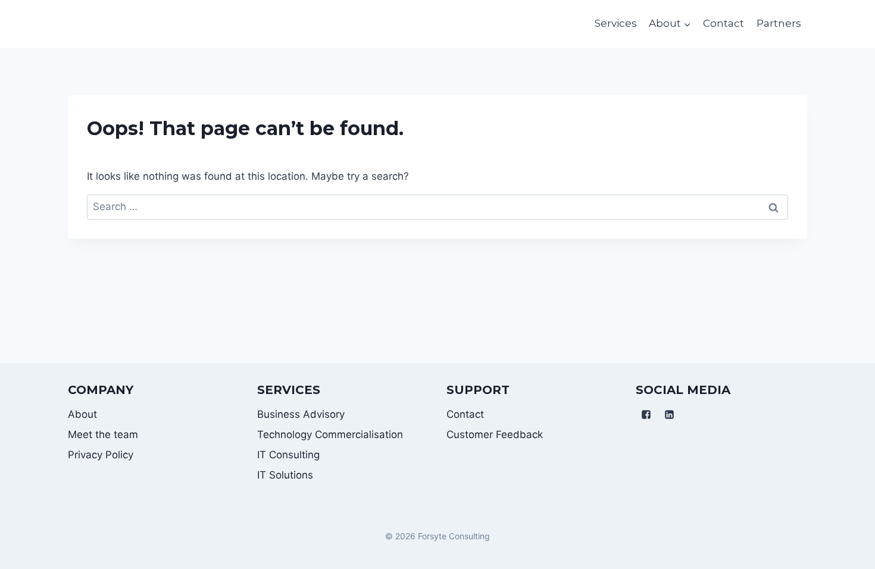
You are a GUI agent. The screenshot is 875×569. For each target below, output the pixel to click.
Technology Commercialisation (330, 434)
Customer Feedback (494, 434)
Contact (723, 23)
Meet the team (103, 434)
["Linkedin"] (669, 415)
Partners (779, 23)
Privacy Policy (100, 455)
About (82, 414)
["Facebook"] (646, 415)
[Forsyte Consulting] (83, 24)
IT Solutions (285, 475)
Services (616, 23)
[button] (687, 24)
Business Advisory (301, 414)
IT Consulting (288, 455)
